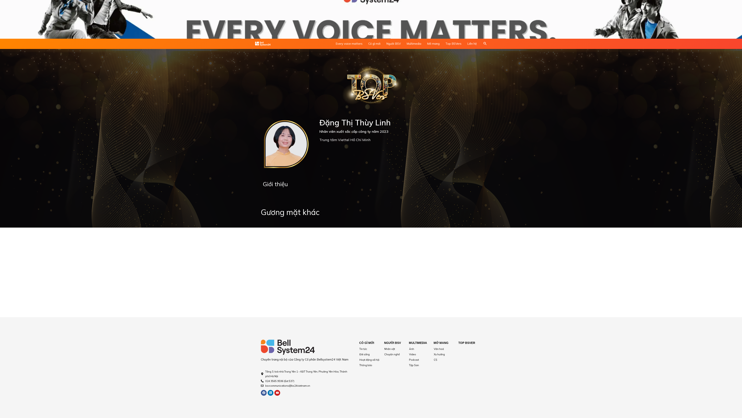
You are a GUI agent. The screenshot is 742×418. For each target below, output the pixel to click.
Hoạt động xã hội (369, 359)
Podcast (414, 359)
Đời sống (364, 354)
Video (412, 354)
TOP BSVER (466, 342)
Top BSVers (453, 43)
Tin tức (363, 348)
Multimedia (414, 43)
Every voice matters (349, 43)
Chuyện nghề (392, 354)
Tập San (414, 365)
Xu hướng (439, 354)
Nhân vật (389, 348)
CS (435, 359)
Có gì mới (374, 43)
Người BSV (393, 43)
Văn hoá (439, 348)
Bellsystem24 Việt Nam (332, 359)
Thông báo (365, 365)
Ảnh (411, 348)
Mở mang (433, 43)
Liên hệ (472, 43)
